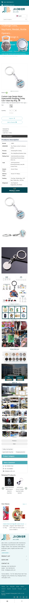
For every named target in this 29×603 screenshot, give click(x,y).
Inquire (11, 118)
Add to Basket (11, 122)
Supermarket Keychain (7, 452)
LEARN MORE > (5, 553)
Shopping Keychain (20, 452)
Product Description (7, 136)
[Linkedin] (17, 597)
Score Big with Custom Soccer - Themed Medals (16, 524)
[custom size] (11, 105)
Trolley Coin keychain (7, 449)
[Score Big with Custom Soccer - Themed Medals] (15, 522)
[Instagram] (26, 597)
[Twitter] (20, 597)
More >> (25, 504)
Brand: (4, 131)
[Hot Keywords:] (26, 19)
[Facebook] (14, 597)
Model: (4, 129)
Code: (4, 133)
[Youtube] (23, 597)
